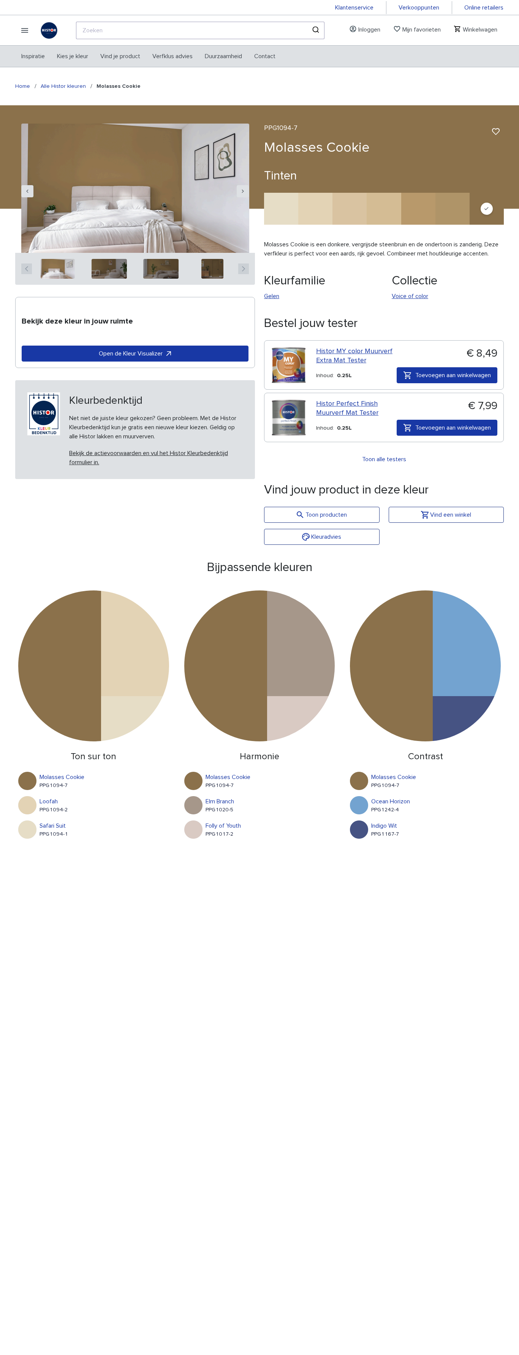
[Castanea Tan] (384, 209)
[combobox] (200, 30)
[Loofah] (315, 209)
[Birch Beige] (349, 209)
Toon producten (326, 515)
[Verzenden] (315, 30)
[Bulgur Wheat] (452, 209)
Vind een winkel (450, 515)
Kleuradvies (326, 537)
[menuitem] (33, 56)
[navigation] (27, 191)
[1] (58, 269)
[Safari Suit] (281, 209)
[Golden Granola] (418, 209)
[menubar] (148, 56)
